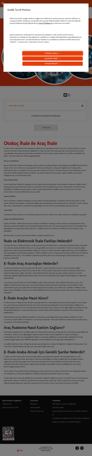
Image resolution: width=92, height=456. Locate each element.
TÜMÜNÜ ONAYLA (51, 53)
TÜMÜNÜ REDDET (51, 64)
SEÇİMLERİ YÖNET (51, 58)
